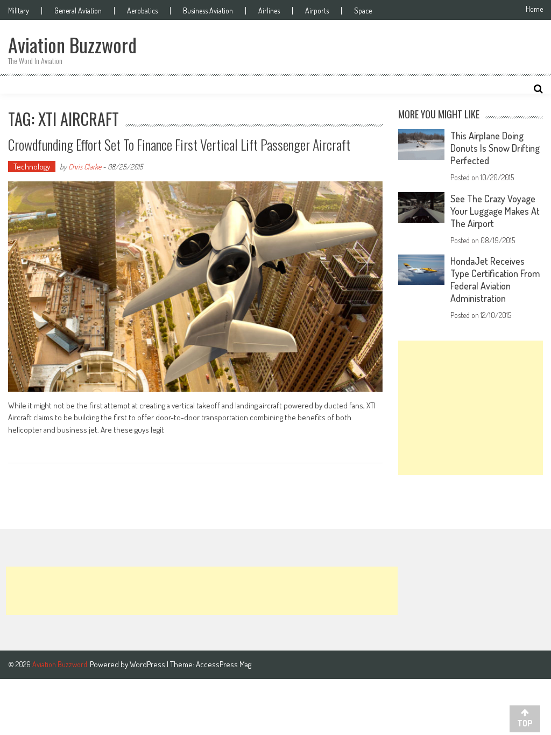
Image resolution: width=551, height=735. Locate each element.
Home (534, 9)
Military (18, 11)
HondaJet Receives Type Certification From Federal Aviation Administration (495, 279)
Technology (31, 166)
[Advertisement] (470, 408)
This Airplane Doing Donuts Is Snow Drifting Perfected (495, 148)
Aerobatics (142, 11)
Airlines (269, 11)
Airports (317, 11)
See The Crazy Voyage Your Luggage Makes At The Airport (495, 211)
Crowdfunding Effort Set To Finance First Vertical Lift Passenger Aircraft (179, 144)
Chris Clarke (84, 166)
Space (363, 11)
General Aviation (78, 11)
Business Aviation (208, 11)
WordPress (148, 664)
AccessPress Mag (223, 664)
